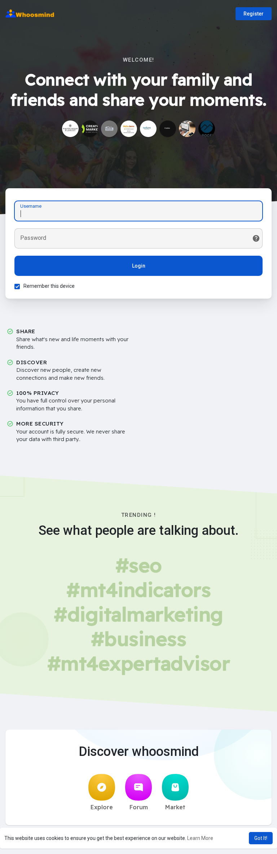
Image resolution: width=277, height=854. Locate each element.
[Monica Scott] (187, 128)
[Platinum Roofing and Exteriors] (109, 128)
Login (138, 266)
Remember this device (49, 286)
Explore (102, 807)
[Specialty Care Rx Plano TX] (148, 128)
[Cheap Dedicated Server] (128, 128)
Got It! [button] (260, 838)
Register (253, 14)
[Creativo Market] (90, 128)
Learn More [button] (200, 838)
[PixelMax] (167, 128)
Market (175, 807)
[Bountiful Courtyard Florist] (70, 128)
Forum (138, 807)
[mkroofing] (206, 128)
